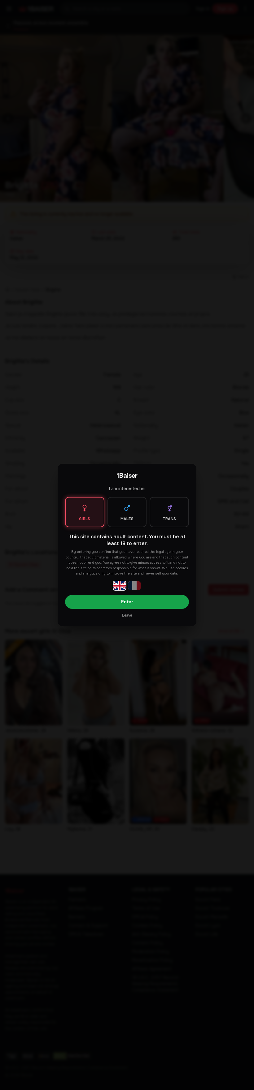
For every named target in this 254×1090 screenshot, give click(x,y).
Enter (127, 602)
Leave (127, 615)
